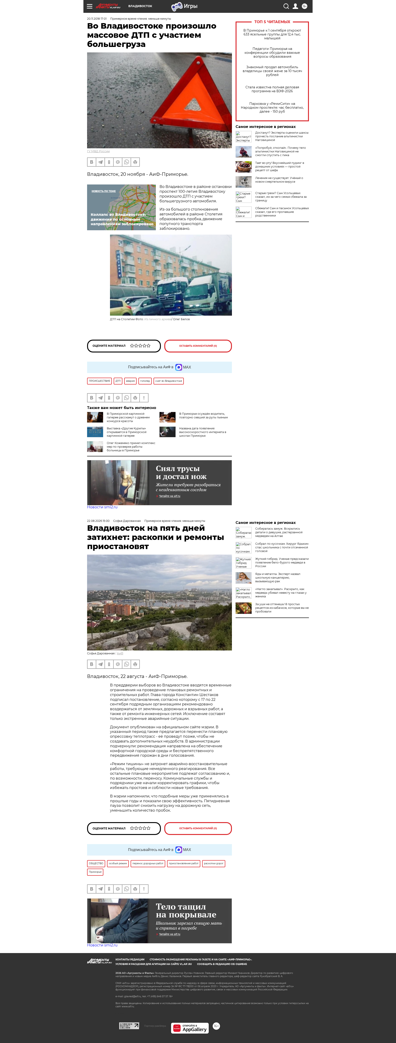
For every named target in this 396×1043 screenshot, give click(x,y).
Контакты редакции (130, 959)
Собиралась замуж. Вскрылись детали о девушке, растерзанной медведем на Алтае (278, 532)
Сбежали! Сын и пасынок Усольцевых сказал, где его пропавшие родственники (282, 211)
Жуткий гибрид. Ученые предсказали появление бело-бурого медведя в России (282, 562)
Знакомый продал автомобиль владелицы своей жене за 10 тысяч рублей (272, 71)
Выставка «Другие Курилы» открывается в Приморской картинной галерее (126, 432)
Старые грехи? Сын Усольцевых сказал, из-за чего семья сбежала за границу (281, 196)
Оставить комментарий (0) (198, 345)
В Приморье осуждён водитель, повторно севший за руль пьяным (203, 415)
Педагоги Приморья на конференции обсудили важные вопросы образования (272, 53)
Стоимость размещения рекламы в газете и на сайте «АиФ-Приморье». (201, 959)
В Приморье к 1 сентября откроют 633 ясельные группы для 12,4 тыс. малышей (272, 34)
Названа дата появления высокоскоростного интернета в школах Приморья (202, 432)
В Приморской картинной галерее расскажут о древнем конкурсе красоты (128, 417)
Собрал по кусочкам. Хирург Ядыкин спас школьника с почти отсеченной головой (281, 547)
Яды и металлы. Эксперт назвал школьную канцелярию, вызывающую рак (277, 577)
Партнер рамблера (155, 1025)
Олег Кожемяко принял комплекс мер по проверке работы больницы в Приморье (131, 446)
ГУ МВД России (98, 151)
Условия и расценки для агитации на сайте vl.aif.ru (154, 964)
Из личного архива (157, 319)
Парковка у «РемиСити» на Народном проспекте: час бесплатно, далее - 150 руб (272, 108)
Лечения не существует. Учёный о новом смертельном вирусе (279, 179)
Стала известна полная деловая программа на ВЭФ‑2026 (272, 89)
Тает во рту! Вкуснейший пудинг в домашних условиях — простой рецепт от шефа (279, 166)
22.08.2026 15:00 (98, 521)
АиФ (120, 653)
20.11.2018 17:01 (97, 18)
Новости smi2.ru (102, 507)
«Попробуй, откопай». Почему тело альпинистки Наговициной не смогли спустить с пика (280, 151)
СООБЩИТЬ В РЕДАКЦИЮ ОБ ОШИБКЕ (222, 964)
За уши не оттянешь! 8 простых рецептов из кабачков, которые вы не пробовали (282, 607)
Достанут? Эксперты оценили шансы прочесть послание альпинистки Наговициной (281, 136)
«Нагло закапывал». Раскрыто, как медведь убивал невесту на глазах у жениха (281, 592)
